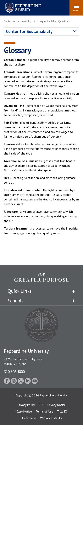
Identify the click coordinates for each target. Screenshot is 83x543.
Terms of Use (44, 411)
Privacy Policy (26, 405)
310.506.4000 (14, 371)
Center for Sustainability (29, 31)
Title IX (62, 411)
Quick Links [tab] (19, 291)
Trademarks (28, 418)
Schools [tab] (15, 301)
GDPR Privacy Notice (52, 405)
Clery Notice (24, 411)
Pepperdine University (18, 3)
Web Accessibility (51, 418)
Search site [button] (14, 6)
